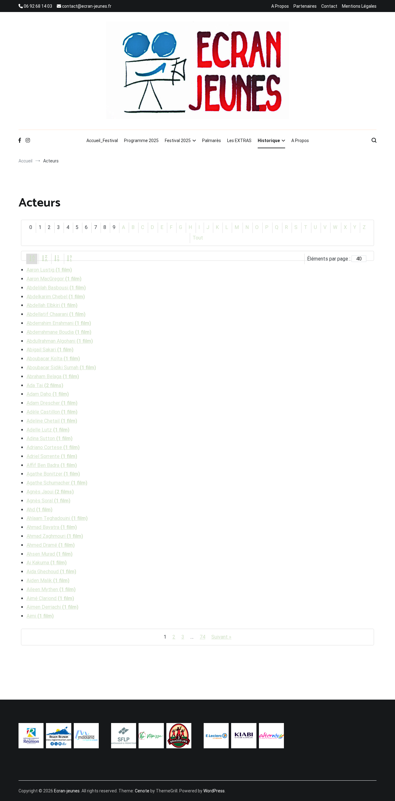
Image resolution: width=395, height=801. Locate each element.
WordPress (214, 790)
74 (202, 637)
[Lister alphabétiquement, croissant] (32, 259)
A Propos (280, 6)
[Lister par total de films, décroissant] (70, 259)
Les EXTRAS (239, 140)
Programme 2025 (141, 140)
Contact (329, 6)
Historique (269, 140)
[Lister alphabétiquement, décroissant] (44, 259)
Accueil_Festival (102, 140)
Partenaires (305, 6)
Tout (198, 238)
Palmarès (211, 140)
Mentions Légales (359, 6)
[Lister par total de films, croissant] (57, 259)
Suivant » (221, 637)
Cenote (142, 790)
